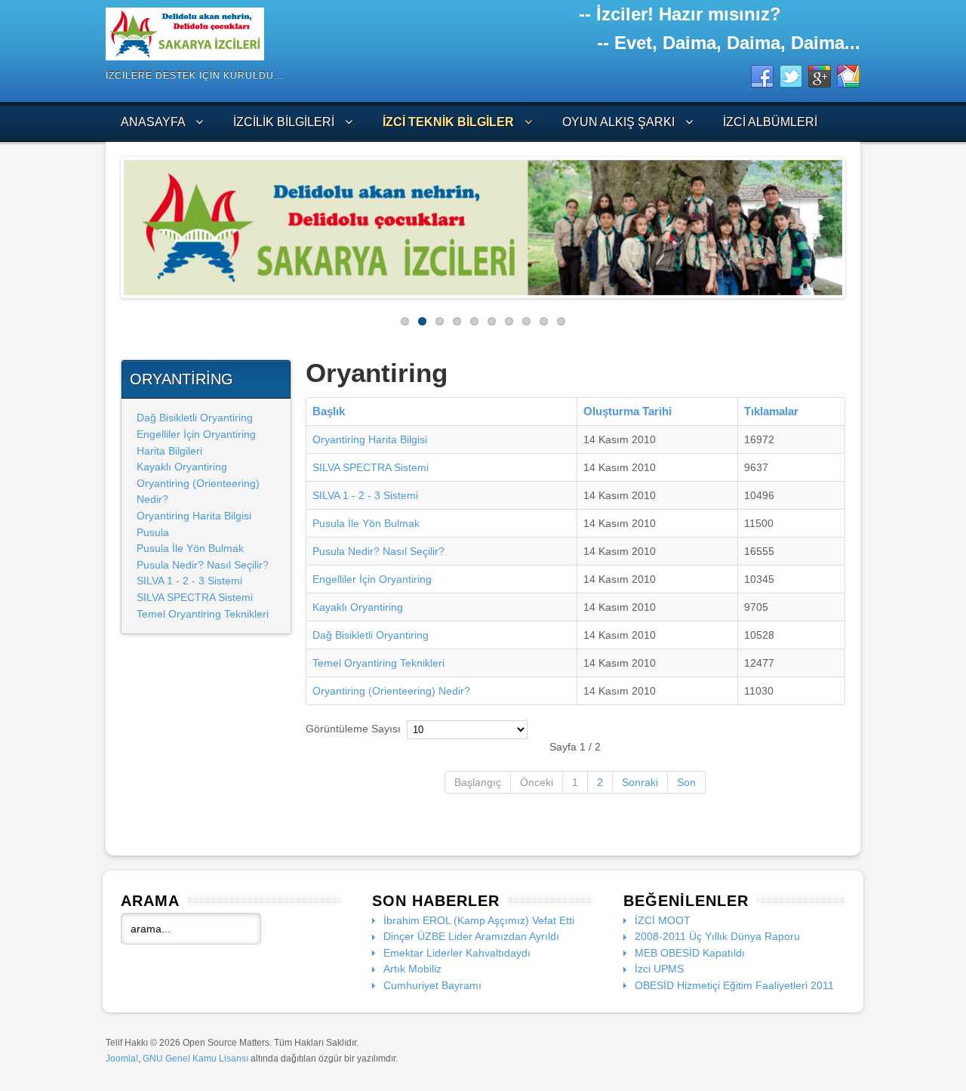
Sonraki (640, 782)
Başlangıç (477, 782)
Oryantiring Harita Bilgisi (194, 516)
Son (686, 782)
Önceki (536, 782)
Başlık (328, 411)
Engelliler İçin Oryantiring (196, 434)
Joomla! (122, 1058)
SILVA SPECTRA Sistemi (195, 597)
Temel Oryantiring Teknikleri (203, 614)
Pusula (153, 532)
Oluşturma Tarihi (627, 411)
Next (853, 223)
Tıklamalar (771, 411)
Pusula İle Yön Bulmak (190, 548)
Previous (112, 223)
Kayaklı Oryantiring (182, 467)
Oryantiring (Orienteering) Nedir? (391, 691)
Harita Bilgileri (169, 451)
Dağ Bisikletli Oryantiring (195, 417)
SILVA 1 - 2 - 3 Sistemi (189, 581)
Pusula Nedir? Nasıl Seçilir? (203, 565)
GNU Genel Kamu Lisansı (195, 1058)
